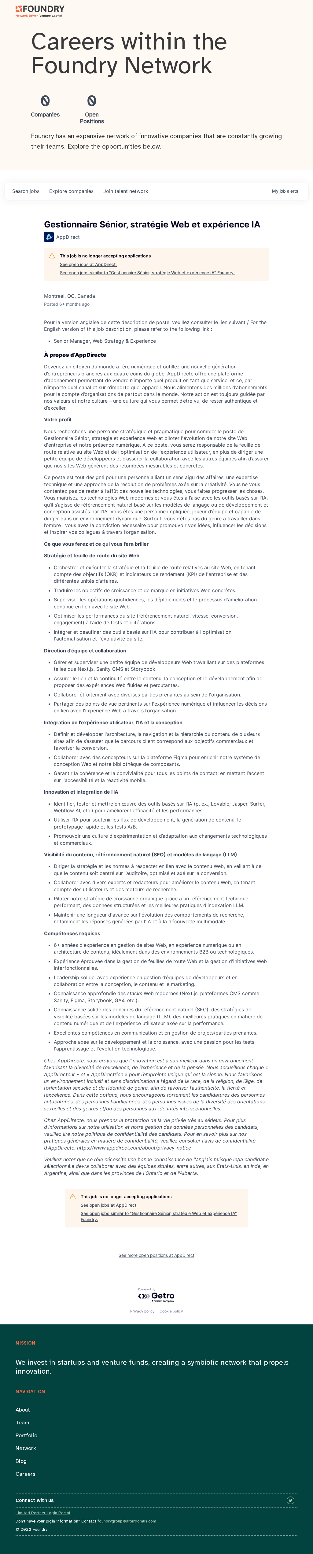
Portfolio (26, 1436)
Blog (21, 1461)
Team (22, 1423)
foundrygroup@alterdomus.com (127, 1521)
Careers (25, 1474)
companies (71, 191)
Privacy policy (142, 1311)
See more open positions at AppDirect (156, 1255)
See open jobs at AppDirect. (88, 264)
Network (26, 1449)
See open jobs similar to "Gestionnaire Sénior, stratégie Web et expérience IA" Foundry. (147, 272)
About (23, 1410)
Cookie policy (171, 1311)
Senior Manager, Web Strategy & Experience (105, 341)
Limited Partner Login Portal (43, 1513)
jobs (25, 191)
